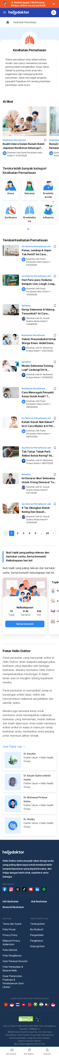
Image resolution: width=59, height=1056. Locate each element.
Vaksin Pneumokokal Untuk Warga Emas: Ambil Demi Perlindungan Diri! (39, 341)
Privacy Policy (10, 935)
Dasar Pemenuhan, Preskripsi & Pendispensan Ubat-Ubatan (13, 981)
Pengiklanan (36, 940)
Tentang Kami (37, 923)
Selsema (26, 305)
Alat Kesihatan (39, 901)
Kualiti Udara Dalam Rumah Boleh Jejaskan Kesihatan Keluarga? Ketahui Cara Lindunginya (24, 146)
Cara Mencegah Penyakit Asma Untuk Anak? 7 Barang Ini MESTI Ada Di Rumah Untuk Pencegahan (38, 395)
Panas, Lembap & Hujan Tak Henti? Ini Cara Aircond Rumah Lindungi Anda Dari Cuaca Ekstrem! (38, 253)
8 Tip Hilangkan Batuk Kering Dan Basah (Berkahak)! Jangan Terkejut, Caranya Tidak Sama (37, 510)
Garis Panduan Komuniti (15, 961)
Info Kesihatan (11, 901)
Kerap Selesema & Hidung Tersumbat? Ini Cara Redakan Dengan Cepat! (38, 312)
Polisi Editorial (10, 949)
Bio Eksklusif (36, 929)
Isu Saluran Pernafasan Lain (36, 246)
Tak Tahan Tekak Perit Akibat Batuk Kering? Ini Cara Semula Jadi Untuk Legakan (37, 454)
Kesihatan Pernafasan (25, 22)
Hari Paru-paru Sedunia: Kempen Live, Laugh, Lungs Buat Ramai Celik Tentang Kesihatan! (39, 282)
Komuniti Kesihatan (13, 907)
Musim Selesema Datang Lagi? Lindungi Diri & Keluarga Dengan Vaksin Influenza (37, 368)
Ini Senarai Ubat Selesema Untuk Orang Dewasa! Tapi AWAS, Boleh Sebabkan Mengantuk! (39, 480)
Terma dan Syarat (12, 923)
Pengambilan (37, 935)
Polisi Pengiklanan (12, 955)
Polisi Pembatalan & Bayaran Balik (13, 968)
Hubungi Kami (37, 946)
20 (47, 533)
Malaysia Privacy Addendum (11, 942)
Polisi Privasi (9, 929)
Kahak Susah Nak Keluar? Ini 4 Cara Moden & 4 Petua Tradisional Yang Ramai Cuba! (39, 424)
